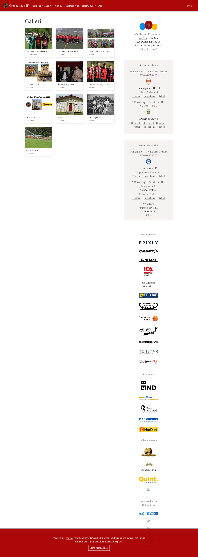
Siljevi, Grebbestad (148, 92)
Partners (70, 5)
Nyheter (37, 5)
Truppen (136, 95)
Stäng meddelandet (99, 547)
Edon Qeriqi (142, 41)
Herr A (47, 5)
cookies (69, 537)
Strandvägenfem (148, 469)
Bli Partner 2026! (85, 5)
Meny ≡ (191, 5)
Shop (100, 5)
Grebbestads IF (19, 5)
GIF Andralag (138, 102)
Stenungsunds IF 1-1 (148, 88)
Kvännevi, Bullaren (148, 194)
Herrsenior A (135, 71)
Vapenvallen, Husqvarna (148, 172)
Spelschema (149, 95)
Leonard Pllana (142, 45)
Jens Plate (142, 37)
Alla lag (58, 5)
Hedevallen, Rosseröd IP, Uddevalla (148, 123)
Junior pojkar (145, 207)
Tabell (162, 95)
